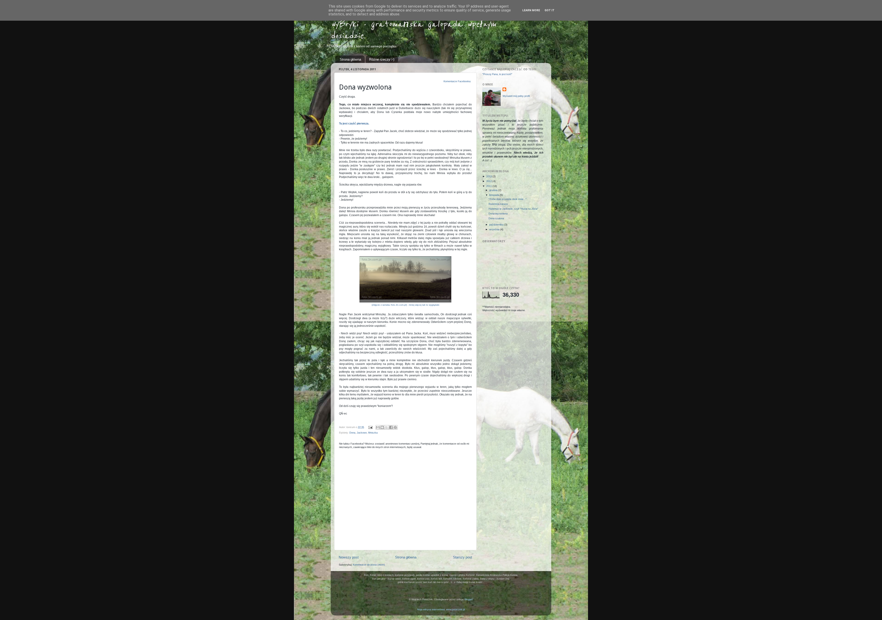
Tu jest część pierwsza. (354, 123)
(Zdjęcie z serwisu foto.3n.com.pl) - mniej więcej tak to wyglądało (405, 305)
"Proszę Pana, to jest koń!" (497, 74)
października (496, 224)
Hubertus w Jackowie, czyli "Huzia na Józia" (513, 208)
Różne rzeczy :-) (381, 59)
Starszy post (462, 557)
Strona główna (350, 59)
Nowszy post (349, 557)
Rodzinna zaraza (498, 204)
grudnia (493, 190)
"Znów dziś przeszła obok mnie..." (507, 199)
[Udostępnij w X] (386, 427)
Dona (352, 432)
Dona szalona (496, 218)
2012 (489, 181)
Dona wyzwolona (498, 213)
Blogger (468, 599)
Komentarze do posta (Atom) (369, 564)
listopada (494, 195)
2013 (489, 176)
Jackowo (362, 432)
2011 (489, 186)
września (494, 229)
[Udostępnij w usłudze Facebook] (391, 427)
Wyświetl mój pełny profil (516, 96)
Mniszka (373, 432)
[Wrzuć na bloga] (382, 427)
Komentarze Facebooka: (458, 81)
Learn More (531, 10)
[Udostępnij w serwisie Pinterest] (395, 427)
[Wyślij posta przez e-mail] (370, 427)
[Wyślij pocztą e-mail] (378, 427)
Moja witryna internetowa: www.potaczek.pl (441, 609)
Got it (549, 10)
